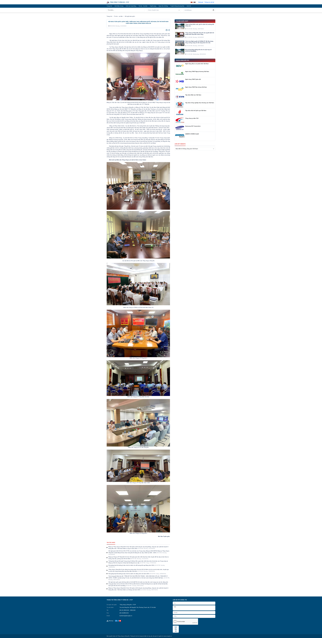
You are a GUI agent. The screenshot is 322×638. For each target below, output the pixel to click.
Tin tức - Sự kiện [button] (143, 6)
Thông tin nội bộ (209, 2)
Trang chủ (109, 16)
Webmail (200, 2)
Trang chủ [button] (109, 6)
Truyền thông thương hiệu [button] (177, 6)
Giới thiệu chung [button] (119, 6)
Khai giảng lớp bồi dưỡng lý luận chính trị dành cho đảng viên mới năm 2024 (128, 573)
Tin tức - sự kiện (118, 16)
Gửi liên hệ (176, 629)
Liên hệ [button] (189, 6)
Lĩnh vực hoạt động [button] (131, 6)
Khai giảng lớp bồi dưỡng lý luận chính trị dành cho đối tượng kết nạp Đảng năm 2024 (131, 565)
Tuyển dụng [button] (153, 6)
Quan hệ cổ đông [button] (163, 6)
